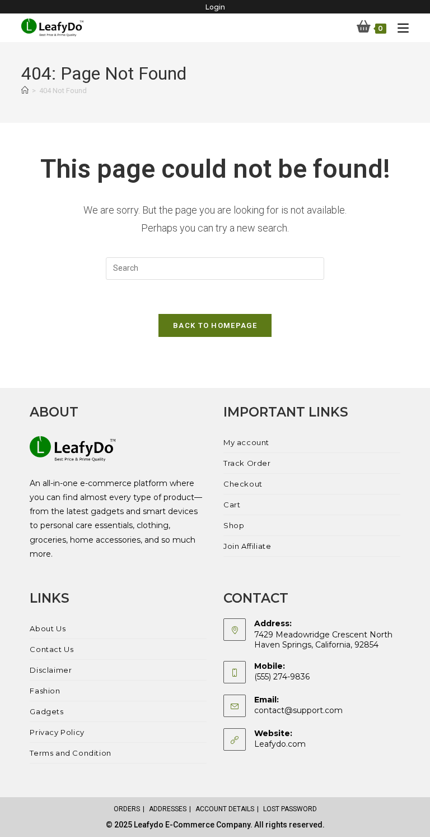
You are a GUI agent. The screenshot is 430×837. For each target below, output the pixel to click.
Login (215, 7)
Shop (233, 525)
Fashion (45, 690)
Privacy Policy (57, 732)
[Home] (25, 90)
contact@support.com (298, 710)
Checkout (243, 483)
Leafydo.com (280, 744)
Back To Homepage (215, 325)
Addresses (167, 809)
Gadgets (46, 711)
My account (246, 442)
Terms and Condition (70, 752)
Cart (231, 504)
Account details (224, 809)
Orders (127, 809)
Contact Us (51, 649)
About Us (48, 628)
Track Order (247, 463)
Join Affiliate (247, 546)
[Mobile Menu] (399, 27)
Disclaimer (51, 669)
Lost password (290, 809)
